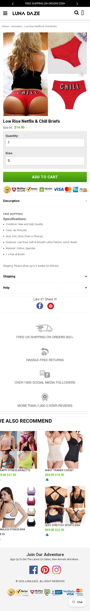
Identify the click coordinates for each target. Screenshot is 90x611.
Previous (13, 3)
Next (77, 3)
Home (5, 26)
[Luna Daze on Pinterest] (45, 573)
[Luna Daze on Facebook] (34, 573)
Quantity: (12, 136)
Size (8, 153)
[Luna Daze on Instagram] (56, 573)
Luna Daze (31, 581)
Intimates (16, 26)
